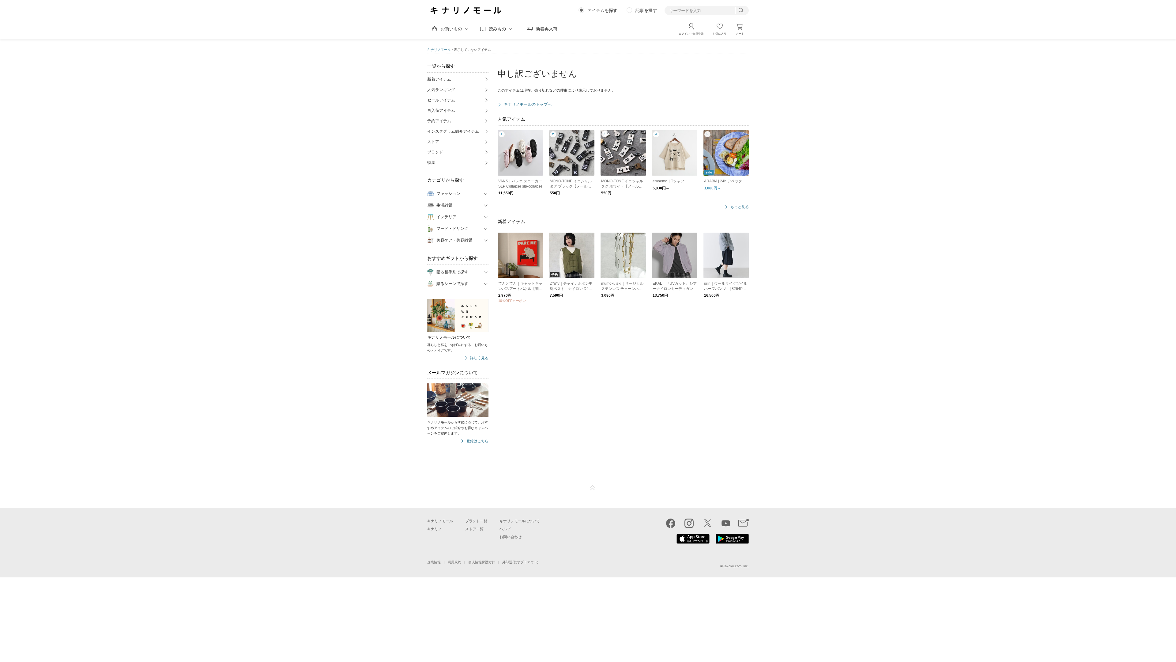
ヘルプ (505, 529)
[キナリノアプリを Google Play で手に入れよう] (732, 542)
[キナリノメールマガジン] (743, 523)
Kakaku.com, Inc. (736, 566)
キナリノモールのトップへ (528, 104)
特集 (431, 162)
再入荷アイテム (441, 110)
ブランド (435, 152)
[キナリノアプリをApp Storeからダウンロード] (693, 542)
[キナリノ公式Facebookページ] (671, 523)
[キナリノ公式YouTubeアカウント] (726, 523)
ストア (433, 141)
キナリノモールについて (519, 521)
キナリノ (434, 529)
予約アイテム (439, 121)
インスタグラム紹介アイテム (453, 131)
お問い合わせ (510, 537)
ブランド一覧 (476, 521)
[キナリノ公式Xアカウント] (707, 523)
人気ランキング (441, 89)
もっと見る (739, 207)
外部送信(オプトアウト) (520, 562)
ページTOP (592, 488)
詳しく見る (479, 358)
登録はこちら (477, 441)
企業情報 (434, 562)
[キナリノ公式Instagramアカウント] (689, 523)
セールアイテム (441, 100)
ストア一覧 (474, 529)
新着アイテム (439, 79)
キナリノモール (439, 49)
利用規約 (454, 562)
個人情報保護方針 (481, 562)
